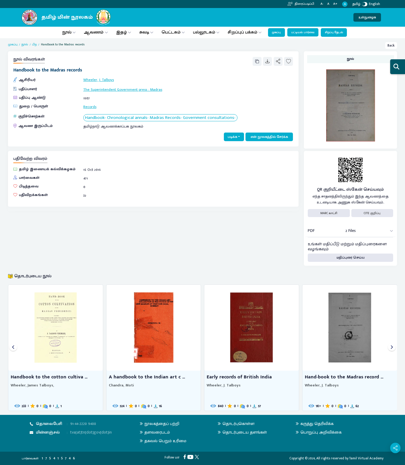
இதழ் (121, 32)
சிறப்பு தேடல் (334, 32)
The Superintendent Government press (115, 90)
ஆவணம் (94, 32)
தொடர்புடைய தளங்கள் (244, 432)
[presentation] (13, 348)
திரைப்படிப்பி (304, 4)
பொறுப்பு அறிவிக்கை (321, 432)
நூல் (66, 32)
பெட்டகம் (171, 32)
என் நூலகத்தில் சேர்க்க (269, 137)
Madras (156, 90)
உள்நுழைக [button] (367, 17)
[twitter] (197, 456)
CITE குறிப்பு (372, 213)
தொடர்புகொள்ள (238, 424)
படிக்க (232, 137)
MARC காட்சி (328, 213)
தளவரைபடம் (157, 432)
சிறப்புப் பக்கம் (242, 32)
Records (89, 107)
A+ (335, 4)
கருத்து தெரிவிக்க (317, 424)
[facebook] (185, 456)
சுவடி (144, 32)
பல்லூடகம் (204, 32)
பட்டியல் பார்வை (303, 32)
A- (322, 4)
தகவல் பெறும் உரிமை (165, 441)
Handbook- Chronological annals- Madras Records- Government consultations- (160, 117)
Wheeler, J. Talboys (98, 80)
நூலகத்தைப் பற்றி (161, 424)
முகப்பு (276, 32)
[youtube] (191, 456)
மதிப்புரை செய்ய (351, 257)
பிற (34, 44)
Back (391, 45)
